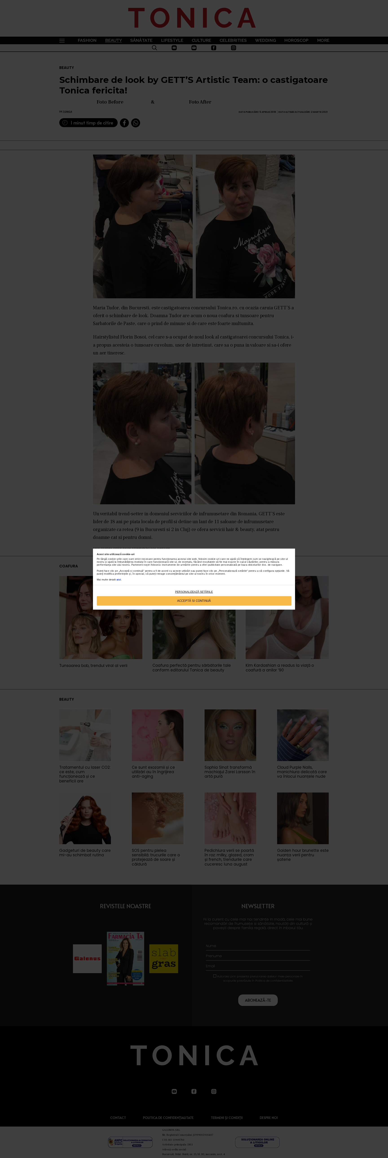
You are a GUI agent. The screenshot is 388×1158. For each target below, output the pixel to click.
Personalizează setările (194, 591)
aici (119, 579)
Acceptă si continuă (194, 600)
